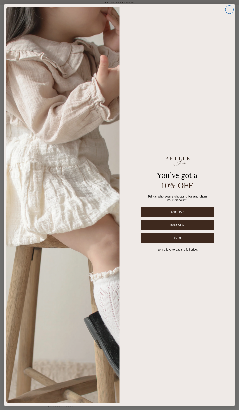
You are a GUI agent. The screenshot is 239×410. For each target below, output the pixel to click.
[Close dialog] (229, 10)
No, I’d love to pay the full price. (177, 249)
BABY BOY (177, 211)
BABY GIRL (177, 224)
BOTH (177, 237)
